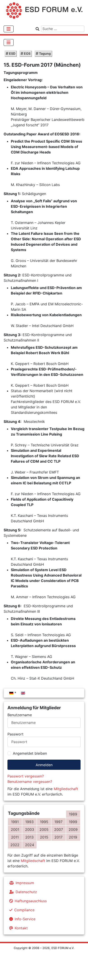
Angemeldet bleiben (30, 753)
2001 (15, 829)
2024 (29, 845)
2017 (58, 837)
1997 (58, 822)
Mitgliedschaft (66, 789)
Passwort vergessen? (25, 776)
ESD (11, 53)
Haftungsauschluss (31, 901)
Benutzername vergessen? (29, 781)
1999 (73, 822)
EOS (26, 53)
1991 (15, 822)
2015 (44, 837)
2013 (29, 837)
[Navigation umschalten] (9, 29)
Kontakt (21, 928)
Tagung (44, 53)
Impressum (25, 883)
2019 (73, 837)
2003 (29, 829)
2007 (58, 829)
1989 (73, 814)
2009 (73, 829)
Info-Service (25, 919)
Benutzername (19, 715)
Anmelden (44, 765)
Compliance (24, 910)
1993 (29, 822)
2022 (14, 845)
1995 (44, 822)
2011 (15, 837)
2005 (44, 829)
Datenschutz (26, 892)
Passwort (15, 734)
